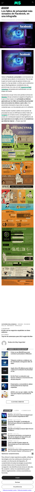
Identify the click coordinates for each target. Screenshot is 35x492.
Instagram (4, 115)
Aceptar (17, 477)
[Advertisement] (17, 304)
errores (20, 324)
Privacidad (18, 325)
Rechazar (17, 482)
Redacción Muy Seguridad (23, 20)
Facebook (27, 324)
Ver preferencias (17, 486)
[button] (32, 453)
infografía (11, 325)
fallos (4, 325)
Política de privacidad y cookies (10, 490)
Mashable (4, 97)
